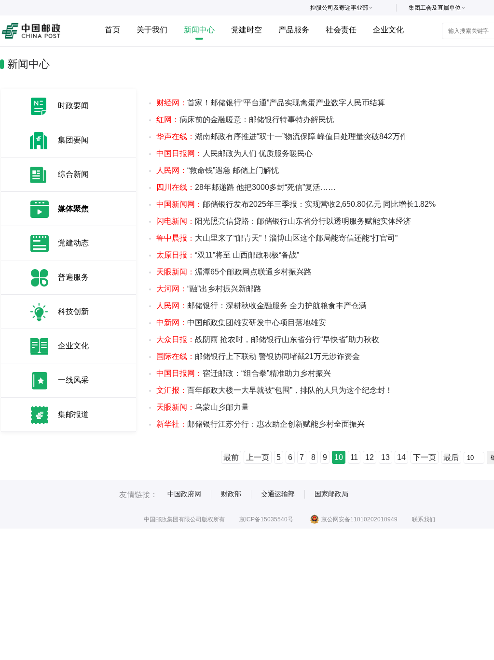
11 (354, 457)
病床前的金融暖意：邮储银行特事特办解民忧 (245, 119)
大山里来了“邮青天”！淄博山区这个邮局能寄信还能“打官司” (277, 238)
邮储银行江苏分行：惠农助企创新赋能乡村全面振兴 (260, 424)
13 (385, 457)
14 (401, 457)
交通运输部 (278, 494)
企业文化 (388, 30)
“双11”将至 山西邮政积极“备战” (227, 255)
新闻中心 (199, 30)
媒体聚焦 (73, 208)
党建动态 (73, 243)
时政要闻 (73, 105)
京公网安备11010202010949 (359, 519)
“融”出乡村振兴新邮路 (208, 289)
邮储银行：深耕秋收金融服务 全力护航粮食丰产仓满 (261, 305)
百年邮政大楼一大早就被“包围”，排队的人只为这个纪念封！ (274, 390)
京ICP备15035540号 (266, 519)
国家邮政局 (331, 494)
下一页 (424, 457)
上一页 (257, 457)
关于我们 (152, 30)
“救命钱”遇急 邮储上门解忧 (217, 170)
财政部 (231, 494)
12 (369, 457)
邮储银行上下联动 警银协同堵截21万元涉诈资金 (258, 356)
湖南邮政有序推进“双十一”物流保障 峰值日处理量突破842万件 (282, 136)
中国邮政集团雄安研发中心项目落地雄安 (241, 322)
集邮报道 (73, 414)
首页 (112, 30)
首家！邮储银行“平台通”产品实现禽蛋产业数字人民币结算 (270, 103)
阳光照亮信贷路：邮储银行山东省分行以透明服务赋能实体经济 (283, 221)
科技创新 (73, 311)
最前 (231, 457)
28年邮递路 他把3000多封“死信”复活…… (246, 187)
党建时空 (246, 30)
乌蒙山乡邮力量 (202, 407)
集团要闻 (73, 140)
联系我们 (423, 519)
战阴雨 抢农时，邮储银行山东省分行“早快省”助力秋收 (267, 339)
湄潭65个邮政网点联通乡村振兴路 (234, 272)
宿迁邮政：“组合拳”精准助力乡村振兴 (243, 373)
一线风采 (73, 380)
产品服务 (293, 30)
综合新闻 (73, 174)
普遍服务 (73, 277)
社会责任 (341, 30)
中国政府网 (184, 494)
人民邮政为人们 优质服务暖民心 (234, 153)
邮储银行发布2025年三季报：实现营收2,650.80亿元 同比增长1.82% (296, 204)
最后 (451, 457)
